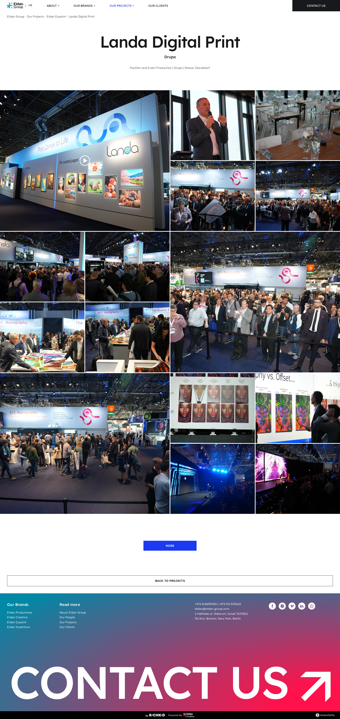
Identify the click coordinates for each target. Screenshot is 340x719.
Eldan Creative (17, 617)
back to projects (170, 581)
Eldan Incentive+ (18, 627)
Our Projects (68, 622)
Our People (67, 617)
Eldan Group (15, 16)
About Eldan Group (73, 612)
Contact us (154, 683)
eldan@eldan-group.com (212, 608)
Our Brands (83, 5)
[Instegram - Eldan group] (282, 606)
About (52, 5)
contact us (316, 5)
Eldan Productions (19, 612)
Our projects (121, 5)
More (170, 545)
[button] (107, 5)
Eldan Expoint (56, 16)
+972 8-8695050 (206, 604)
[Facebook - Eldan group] (272, 606)
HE (30, 5)
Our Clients (158, 5)
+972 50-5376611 (230, 604)
